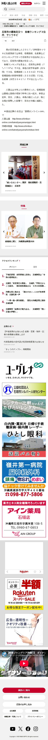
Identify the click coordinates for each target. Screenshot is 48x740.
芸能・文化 (33, 15)
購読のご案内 (24, 690)
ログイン (37, 3)
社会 (23, 15)
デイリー (13, 267)
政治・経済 (14, 15)
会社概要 (13, 711)
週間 (35, 267)
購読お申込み (25, 3)
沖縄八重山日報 (8, 24)
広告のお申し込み (24, 704)
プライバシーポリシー (35, 717)
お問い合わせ (24, 697)
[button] (4, 172)
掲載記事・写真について (12, 717)
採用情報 (35, 711)
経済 (13, 41)
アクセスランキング (10, 261)
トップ (4, 15)
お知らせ (8, 326)
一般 (23, 24)
